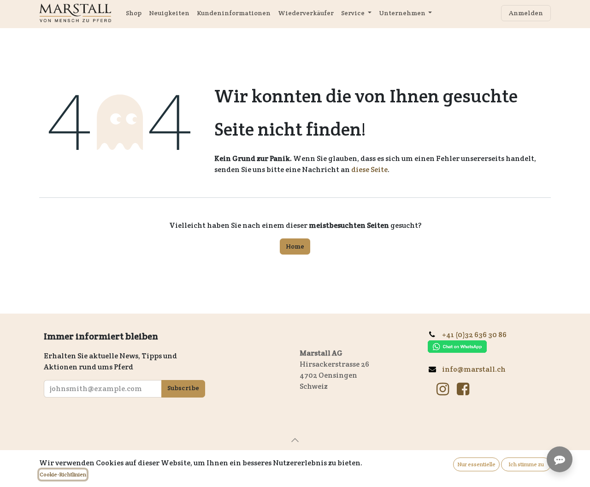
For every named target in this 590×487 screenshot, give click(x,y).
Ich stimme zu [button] (526, 464)
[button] (295, 440)
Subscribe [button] (183, 388)
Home (295, 246)
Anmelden (526, 13)
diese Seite (369, 169)
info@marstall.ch (474, 369)
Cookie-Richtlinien (63, 474)
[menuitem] (133, 13)
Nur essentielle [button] (476, 464)
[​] (443, 389)
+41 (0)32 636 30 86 (477, 334)
